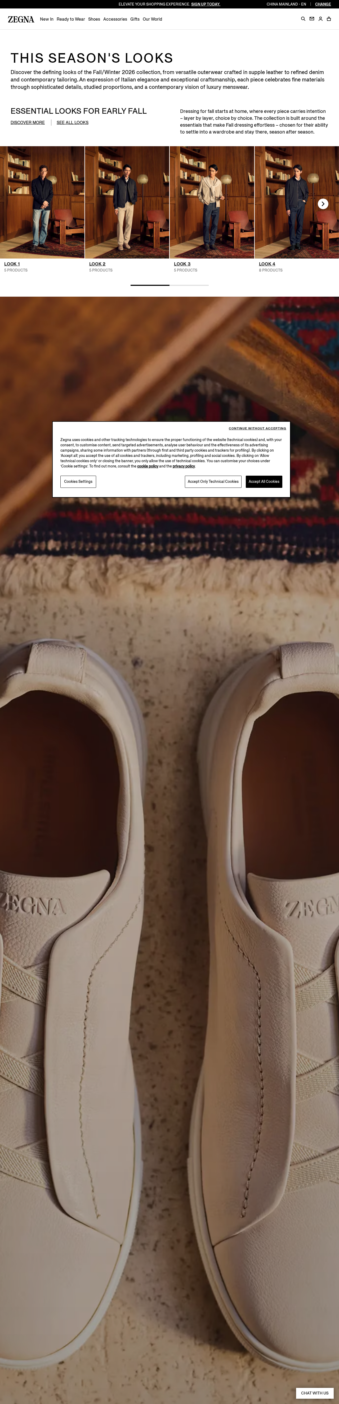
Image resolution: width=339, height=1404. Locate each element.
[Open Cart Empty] (329, 19)
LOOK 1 (12, 264)
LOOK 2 (97, 264)
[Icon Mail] (312, 18)
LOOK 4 (267, 264)
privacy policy (184, 466)
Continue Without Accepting (257, 428)
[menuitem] (46, 19)
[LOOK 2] (127, 202)
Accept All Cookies (264, 481)
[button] (303, 19)
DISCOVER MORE (28, 122)
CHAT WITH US (315, 1393)
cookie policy (147, 466)
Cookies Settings (78, 481)
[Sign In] (320, 19)
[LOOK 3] (212, 202)
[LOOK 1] (42, 202)
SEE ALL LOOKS (72, 122)
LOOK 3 (182, 264)
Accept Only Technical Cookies (213, 481)
